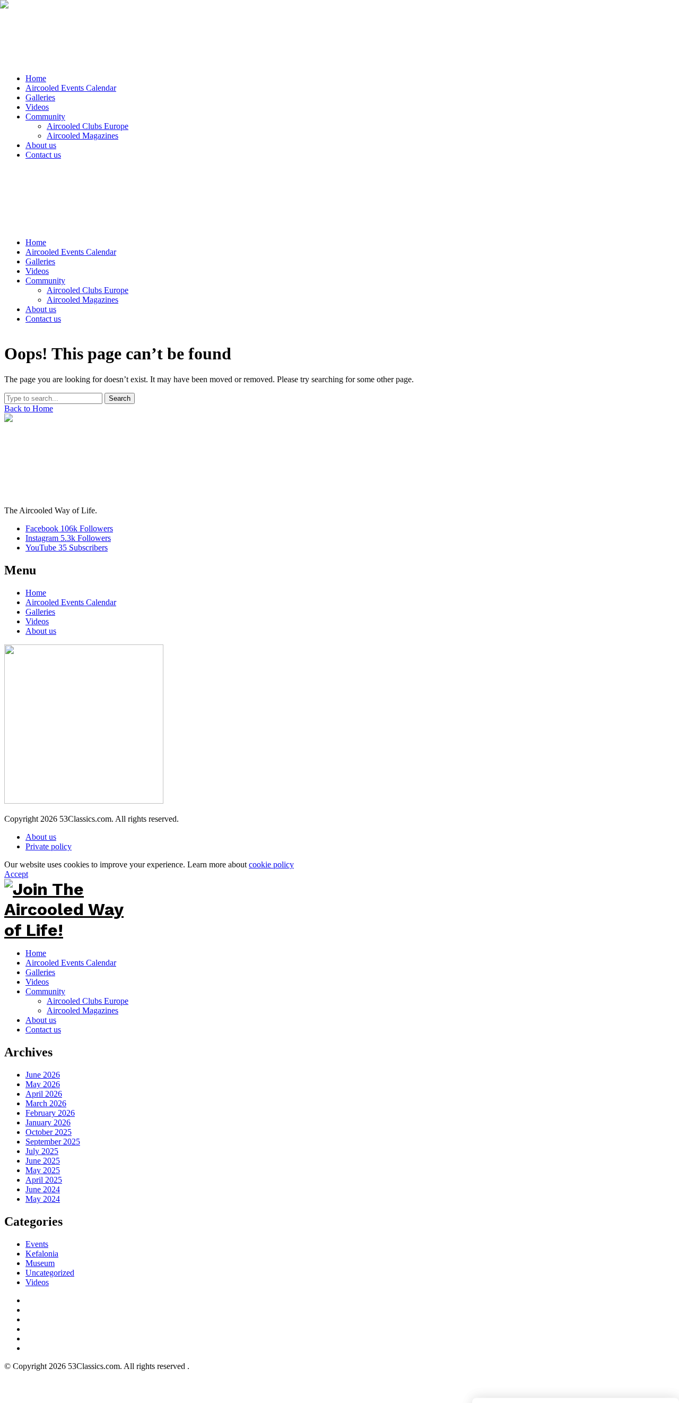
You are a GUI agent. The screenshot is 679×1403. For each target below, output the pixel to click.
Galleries (40, 611)
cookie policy (271, 864)
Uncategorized (49, 1272)
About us (40, 630)
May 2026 (42, 1084)
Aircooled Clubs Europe (87, 1000)
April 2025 (43, 1179)
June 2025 (42, 1160)
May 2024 (42, 1198)
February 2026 (50, 1112)
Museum (40, 1263)
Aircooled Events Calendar (70, 602)
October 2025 (48, 1132)
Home (35, 592)
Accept (16, 874)
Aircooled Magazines (82, 1010)
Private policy (48, 846)
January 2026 (48, 1122)
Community (45, 991)
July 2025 (41, 1151)
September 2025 (52, 1141)
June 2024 (42, 1189)
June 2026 (42, 1074)
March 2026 (45, 1103)
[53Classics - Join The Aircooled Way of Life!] (338, 34)
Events (36, 1244)
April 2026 (43, 1093)
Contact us (43, 1029)
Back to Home (28, 408)
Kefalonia (41, 1253)
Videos (37, 621)
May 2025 (42, 1170)
